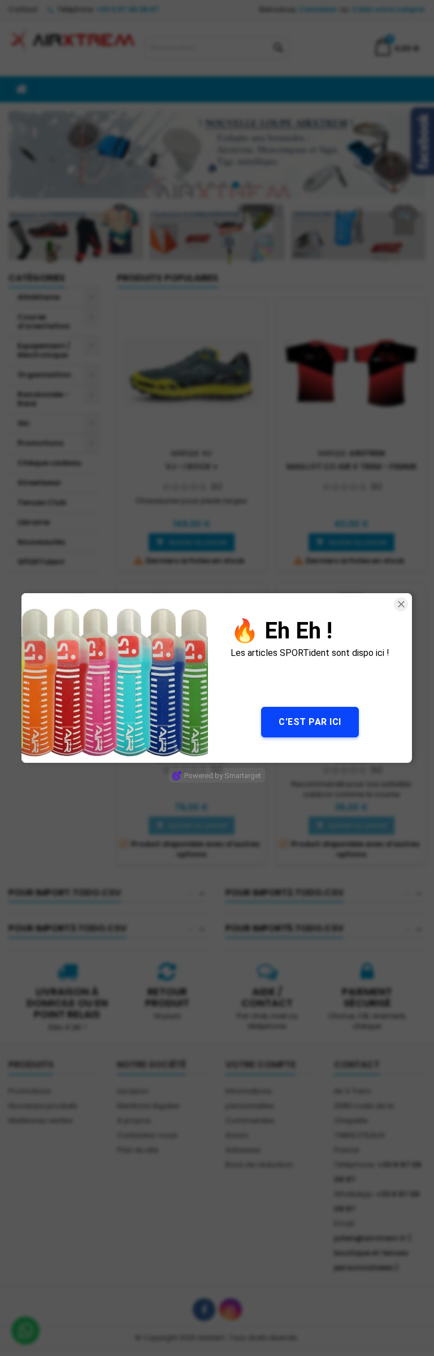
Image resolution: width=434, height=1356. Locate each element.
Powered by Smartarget (223, 775)
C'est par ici (310, 721)
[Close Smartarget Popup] (401, 604)
